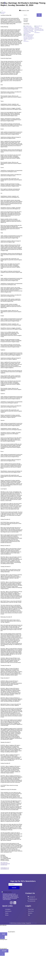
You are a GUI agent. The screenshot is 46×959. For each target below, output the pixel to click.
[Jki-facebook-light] (38, 5)
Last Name (2, 927)
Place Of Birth (3, 947)
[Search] (39, 15)
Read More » (26, 33)
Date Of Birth (3, 944)
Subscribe (14, 887)
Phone (1, 930)
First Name (3, 926)
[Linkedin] (42, 8)
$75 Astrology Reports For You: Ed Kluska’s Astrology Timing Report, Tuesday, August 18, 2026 (29, 38)
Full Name (2, 940)
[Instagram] (42, 5)
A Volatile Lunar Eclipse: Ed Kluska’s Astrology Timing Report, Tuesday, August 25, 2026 (29, 31)
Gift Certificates (4, 931)
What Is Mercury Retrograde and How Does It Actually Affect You (39, 30)
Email (1, 929)
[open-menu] (22, 12)
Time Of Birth (3, 946)
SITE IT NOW (34, 923)
